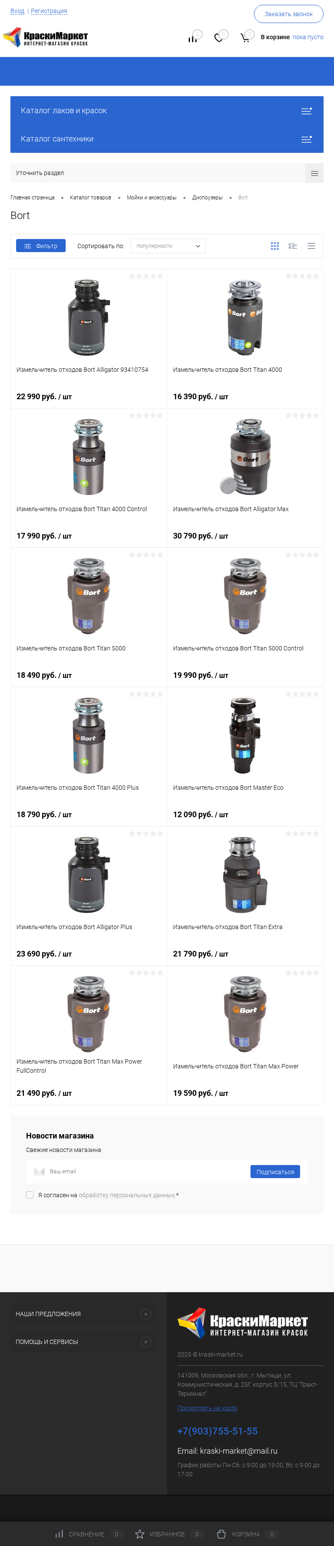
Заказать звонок (289, 13)
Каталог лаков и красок (64, 110)
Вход (17, 10)
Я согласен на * (108, 1195)
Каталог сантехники (57, 138)
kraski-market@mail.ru (238, 1450)
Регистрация (49, 10)
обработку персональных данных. (127, 1195)
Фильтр (46, 246)
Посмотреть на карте (207, 1408)
